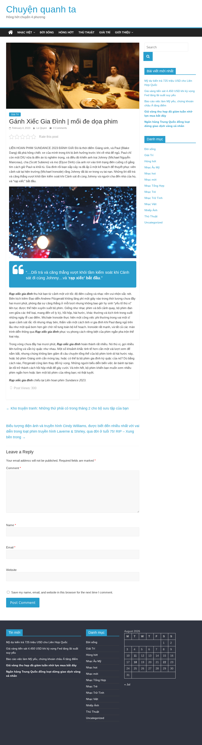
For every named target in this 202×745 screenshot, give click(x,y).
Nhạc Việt (24, 32)
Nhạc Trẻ (150, 191)
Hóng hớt (66, 32)
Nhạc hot (150, 173)
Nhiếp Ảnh (150, 210)
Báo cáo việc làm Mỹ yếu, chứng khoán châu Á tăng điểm (42, 659)
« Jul (127, 684)
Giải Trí (104, 32)
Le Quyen (42, 128)
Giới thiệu (122, 32)
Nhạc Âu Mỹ (152, 167)
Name (11, 525)
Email (10, 547)
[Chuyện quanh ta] (10, 32)
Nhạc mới (150, 179)
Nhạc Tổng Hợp (154, 185)
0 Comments (60, 128)
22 (164, 662)
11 (135, 655)
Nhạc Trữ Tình (153, 198)
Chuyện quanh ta (41, 9)
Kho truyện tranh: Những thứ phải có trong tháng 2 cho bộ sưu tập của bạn (67, 408)
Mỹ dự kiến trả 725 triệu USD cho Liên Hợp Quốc (36, 642)
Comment (13, 468)
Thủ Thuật (86, 32)
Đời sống (47, 32)
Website (11, 570)
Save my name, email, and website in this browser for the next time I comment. (62, 592)
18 (135, 662)
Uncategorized (153, 222)
